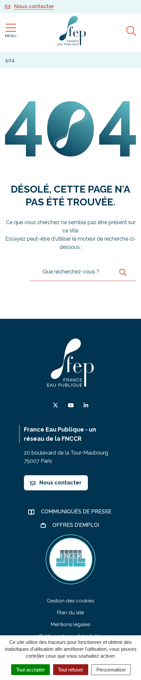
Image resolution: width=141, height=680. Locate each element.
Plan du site (70, 613)
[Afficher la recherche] (131, 30)
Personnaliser (111, 669)
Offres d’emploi (76, 525)
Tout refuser (70, 669)
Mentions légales (70, 624)
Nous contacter (60, 483)
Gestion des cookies (70, 601)
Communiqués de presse (77, 511)
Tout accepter (30, 669)
